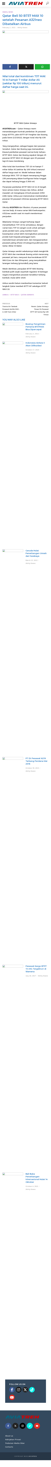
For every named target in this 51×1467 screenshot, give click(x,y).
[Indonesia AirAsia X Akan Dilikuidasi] (12, 443)
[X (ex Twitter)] (25, 1389)
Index (4, 12)
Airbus (5, 295)
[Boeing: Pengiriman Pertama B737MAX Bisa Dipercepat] (12, 328)
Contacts (9, 1446)
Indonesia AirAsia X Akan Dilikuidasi (35, 344)
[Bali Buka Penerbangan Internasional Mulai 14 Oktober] (12, 1275)
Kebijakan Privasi (13, 1439)
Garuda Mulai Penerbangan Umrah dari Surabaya (36, 553)
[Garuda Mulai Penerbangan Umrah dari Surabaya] (12, 651)
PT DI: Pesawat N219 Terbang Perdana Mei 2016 (36, 761)
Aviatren (33, 1456)
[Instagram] (18, 1389)
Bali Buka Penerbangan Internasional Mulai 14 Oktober (37, 1178)
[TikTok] (32, 1389)
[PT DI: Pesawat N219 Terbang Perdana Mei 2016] (12, 859)
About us (9, 1435)
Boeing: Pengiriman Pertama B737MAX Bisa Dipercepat (35, 327)
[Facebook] (12, 1389)
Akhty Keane (22, 27)
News (10, 12)
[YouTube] (12, 1397)
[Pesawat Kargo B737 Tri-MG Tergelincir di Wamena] (12, 1067)
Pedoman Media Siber (15, 1443)
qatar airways (27, 295)
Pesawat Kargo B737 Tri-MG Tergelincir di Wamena (36, 969)
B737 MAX (15, 295)
